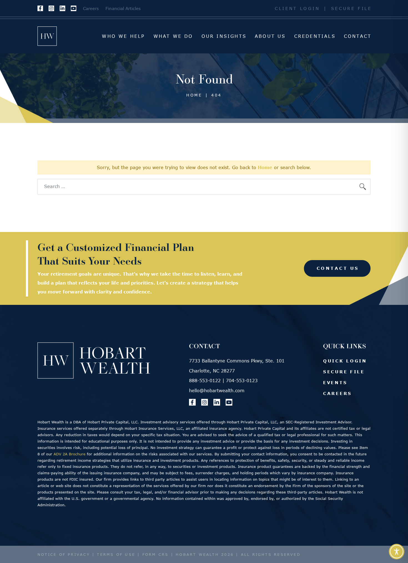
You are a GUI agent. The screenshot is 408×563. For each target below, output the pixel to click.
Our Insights (224, 36)
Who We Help (123, 36)
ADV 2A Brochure (69, 454)
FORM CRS (155, 554)
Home (265, 167)
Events (335, 382)
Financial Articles (123, 8)
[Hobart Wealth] (47, 36)
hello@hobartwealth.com (217, 390)
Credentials (315, 36)
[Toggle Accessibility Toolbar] (396, 551)
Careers (91, 8)
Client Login (297, 8)
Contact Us (338, 268)
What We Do (173, 36)
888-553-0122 (205, 380)
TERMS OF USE (116, 554)
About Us (270, 36)
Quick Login (345, 360)
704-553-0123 (242, 380)
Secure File (351, 8)
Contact (357, 36)
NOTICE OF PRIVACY (63, 554)
